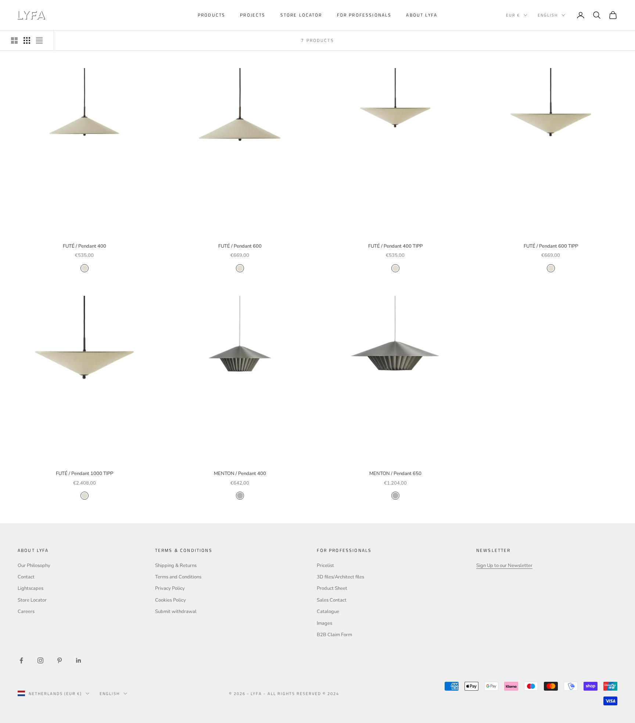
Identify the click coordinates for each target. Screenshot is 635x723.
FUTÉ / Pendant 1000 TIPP (84, 473)
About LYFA (421, 14)
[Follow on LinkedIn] (78, 660)
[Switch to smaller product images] (27, 40)
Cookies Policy (170, 600)
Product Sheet (332, 588)
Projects (252, 14)
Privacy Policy (170, 588)
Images (324, 623)
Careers (26, 611)
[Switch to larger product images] (14, 40)
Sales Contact (332, 600)
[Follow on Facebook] (21, 660)
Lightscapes (30, 588)
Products (211, 14)
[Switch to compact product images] (39, 40)
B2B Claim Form (334, 634)
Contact (26, 577)
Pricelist (325, 565)
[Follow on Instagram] (40, 660)
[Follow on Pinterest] (59, 660)
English (548, 15)
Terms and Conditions (178, 577)
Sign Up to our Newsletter (504, 565)
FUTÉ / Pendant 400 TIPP (395, 246)
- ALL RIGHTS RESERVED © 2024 (301, 694)
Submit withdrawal (176, 611)
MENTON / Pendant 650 (395, 473)
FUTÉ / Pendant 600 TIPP (551, 246)
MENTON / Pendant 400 (240, 473)
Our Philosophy (34, 565)
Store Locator (32, 600)
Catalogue (328, 611)
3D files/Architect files (340, 577)
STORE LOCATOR (301, 14)
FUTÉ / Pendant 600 (240, 246)
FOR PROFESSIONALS (364, 14)
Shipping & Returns (176, 565)
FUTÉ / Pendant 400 (84, 246)
